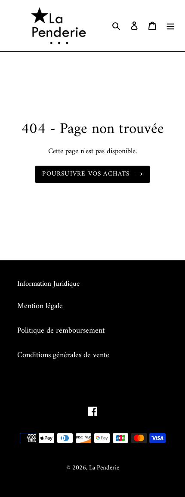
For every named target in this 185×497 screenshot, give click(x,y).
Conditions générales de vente (63, 355)
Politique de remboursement (61, 330)
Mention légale (40, 306)
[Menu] (170, 25)
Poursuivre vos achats (86, 174)
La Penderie (104, 468)
